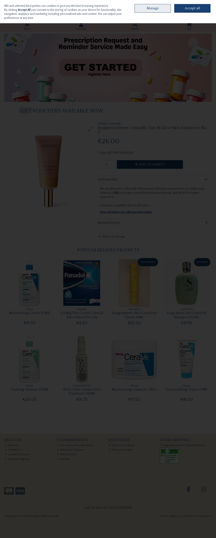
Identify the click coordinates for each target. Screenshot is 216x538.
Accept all (192, 8)
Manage (153, 8)
